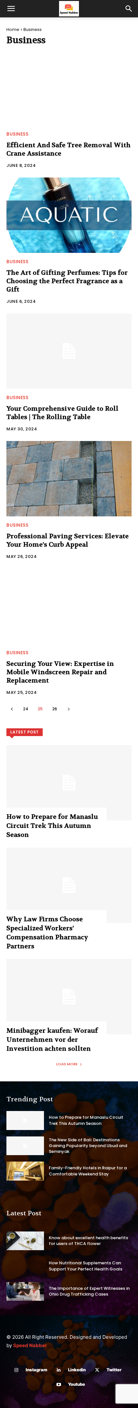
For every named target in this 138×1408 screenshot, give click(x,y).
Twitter (114, 1369)
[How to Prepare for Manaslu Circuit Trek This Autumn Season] (69, 782)
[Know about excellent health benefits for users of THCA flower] (25, 1240)
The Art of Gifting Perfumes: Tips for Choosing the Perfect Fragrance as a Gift (67, 281)
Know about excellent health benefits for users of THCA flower (88, 1241)
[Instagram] (16, 1370)
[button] (11, 8)
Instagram (36, 1369)
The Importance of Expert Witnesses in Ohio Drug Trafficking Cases (89, 1291)
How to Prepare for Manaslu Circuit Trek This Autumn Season (52, 826)
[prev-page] (11, 709)
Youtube (76, 1384)
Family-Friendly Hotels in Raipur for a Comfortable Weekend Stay (88, 1171)
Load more (67, 1064)
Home (12, 29)
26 (54, 709)
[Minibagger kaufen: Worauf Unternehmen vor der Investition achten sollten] (69, 996)
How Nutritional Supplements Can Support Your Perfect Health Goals (85, 1266)
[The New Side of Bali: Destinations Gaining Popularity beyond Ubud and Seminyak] (25, 1145)
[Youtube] (58, 1384)
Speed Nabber (30, 1345)
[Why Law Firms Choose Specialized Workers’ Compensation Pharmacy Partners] (69, 885)
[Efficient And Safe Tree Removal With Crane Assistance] (69, 87)
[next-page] (68, 709)
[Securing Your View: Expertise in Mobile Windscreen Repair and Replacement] (69, 606)
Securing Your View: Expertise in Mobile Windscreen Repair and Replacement (60, 672)
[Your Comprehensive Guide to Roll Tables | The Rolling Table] (69, 351)
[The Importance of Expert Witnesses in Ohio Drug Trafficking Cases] (25, 1291)
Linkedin (77, 1369)
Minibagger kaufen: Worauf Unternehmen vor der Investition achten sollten (52, 1040)
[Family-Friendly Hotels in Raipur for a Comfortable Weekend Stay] (25, 1171)
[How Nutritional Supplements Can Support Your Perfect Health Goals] (25, 1266)
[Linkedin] (58, 1370)
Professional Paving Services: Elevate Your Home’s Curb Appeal (67, 540)
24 (25, 709)
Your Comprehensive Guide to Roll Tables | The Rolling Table (62, 413)
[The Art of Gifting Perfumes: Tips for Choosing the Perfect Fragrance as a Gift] (69, 215)
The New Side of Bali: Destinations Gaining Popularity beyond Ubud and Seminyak (88, 1145)
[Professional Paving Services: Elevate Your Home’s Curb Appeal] (69, 478)
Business (17, 134)
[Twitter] (97, 1370)
